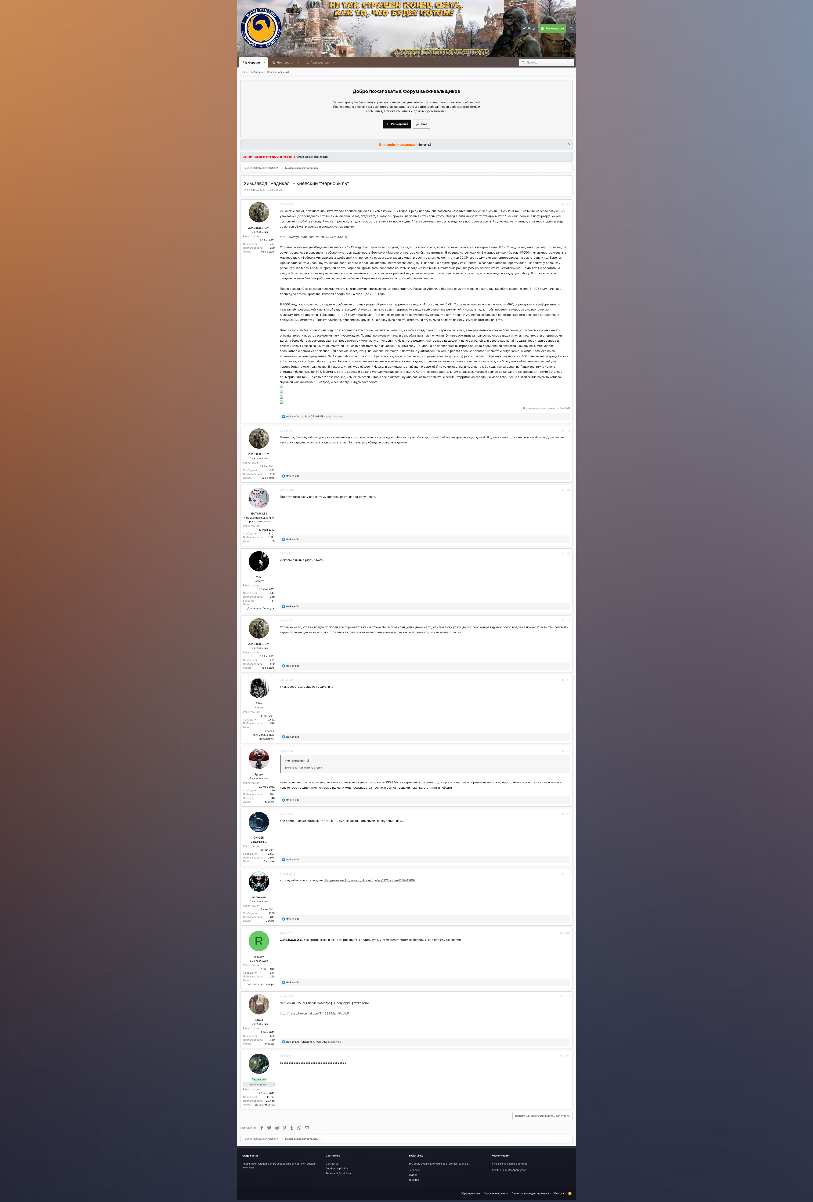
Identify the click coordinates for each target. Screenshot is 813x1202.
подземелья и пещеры (261, 984)
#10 (567, 933)
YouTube (414, 1179)
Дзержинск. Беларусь (261, 608)
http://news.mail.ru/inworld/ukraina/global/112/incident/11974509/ (369, 880)
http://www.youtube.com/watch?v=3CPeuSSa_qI (314, 237)
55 (273, 541)
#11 (568, 996)
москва (270, 920)
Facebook (414, 1170)
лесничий (259, 897)
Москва (270, 801)
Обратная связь (471, 1193)
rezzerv (259, 956)
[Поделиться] (563, 204)
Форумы (254, 62)
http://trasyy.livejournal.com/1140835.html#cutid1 (314, 1013)
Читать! (424, 144)
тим (258, 576)
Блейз (259, 1019)
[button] (264, 62)
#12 (568, 1055)
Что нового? (285, 62)
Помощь (559, 1193)
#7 (568, 750)
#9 (568, 873)
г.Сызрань (268, 861)
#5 (568, 620)
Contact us (332, 1163)
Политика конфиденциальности (531, 1193)
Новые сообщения (252, 72)
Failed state (268, 251)
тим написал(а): (295, 760)
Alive (259, 703)
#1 (568, 204)
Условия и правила (496, 1193)
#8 (568, 814)
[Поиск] (571, 28)
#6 (568, 680)
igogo (259, 774)
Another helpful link (337, 1168)
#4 (568, 553)
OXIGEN (258, 837)
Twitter (413, 1174)
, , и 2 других (313, 1041)
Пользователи (320, 62)
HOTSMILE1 (259, 513)
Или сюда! (321, 156)
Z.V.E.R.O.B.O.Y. (256, 189)
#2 (568, 430)
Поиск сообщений (278, 72)
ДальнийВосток (265, 1104)
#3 (568, 490)
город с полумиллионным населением (264, 734)
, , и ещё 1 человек (315, 416)
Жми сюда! (305, 156)
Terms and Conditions (338, 1173)
